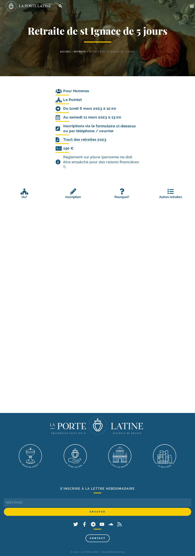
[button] (192, 6)
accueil (65, 51)
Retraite (80, 51)
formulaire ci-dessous (116, 126)
